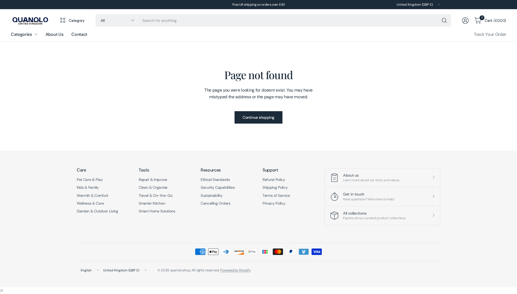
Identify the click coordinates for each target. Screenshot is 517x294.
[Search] (444, 20)
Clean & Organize (153, 187)
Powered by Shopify (235, 270)
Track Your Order (490, 34)
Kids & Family (88, 187)
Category (76, 20)
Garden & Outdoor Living (97, 211)
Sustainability (212, 195)
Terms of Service (276, 195)
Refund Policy (274, 179)
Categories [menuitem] (21, 34)
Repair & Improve (153, 179)
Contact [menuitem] (79, 34)
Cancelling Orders (215, 203)
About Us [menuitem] (54, 34)
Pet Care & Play (90, 179)
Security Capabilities (218, 187)
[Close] (1, 291)
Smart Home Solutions (157, 211)
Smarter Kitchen (152, 203)
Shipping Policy (275, 187)
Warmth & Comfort (92, 195)
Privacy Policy (274, 203)
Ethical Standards (215, 179)
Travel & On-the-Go (155, 195)
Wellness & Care (90, 203)
